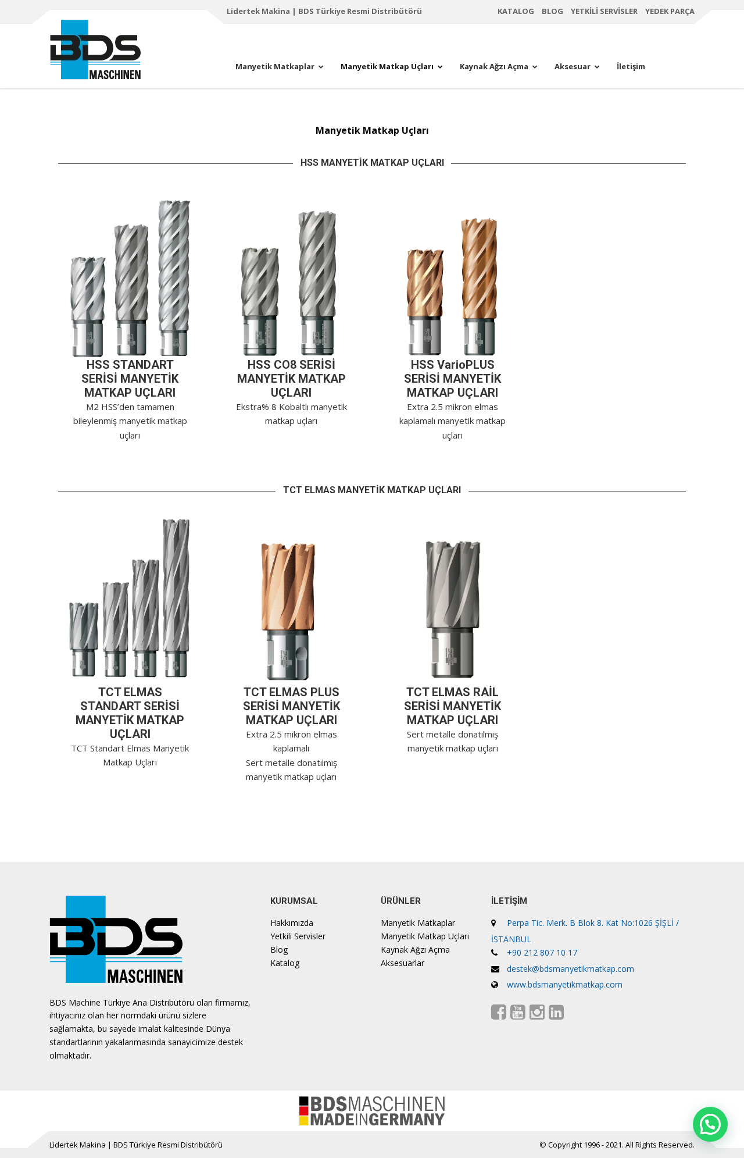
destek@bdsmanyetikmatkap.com (570, 968)
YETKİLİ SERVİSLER (604, 11)
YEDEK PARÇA (670, 11)
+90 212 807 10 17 (542, 952)
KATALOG (516, 11)
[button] (710, 1124)
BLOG (552, 11)
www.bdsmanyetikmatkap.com (565, 984)
